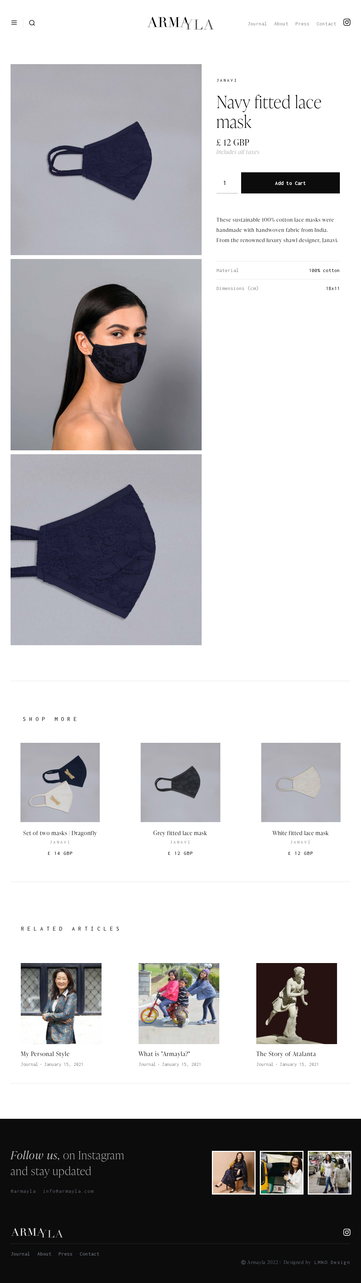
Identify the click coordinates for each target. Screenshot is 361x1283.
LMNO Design (332, 1262)
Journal (257, 23)
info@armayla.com (68, 1191)
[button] (14, 22)
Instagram (101, 1155)
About (281, 23)
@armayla (23, 1191)
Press (302, 23)
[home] (180, 23)
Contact (326, 23)
